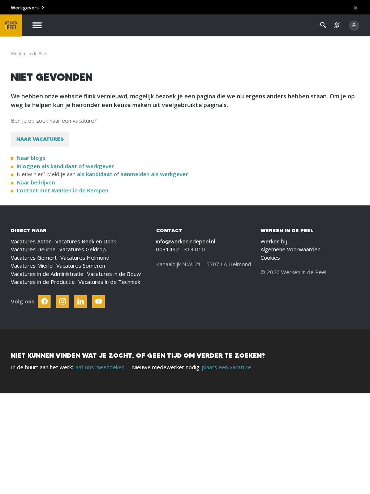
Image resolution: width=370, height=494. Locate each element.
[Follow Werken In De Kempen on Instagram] (62, 301)
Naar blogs (31, 157)
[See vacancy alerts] (337, 25)
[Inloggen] (354, 26)
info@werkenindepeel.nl (185, 241)
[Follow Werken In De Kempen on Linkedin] (80, 301)
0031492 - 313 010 (180, 249)
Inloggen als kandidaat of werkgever (65, 166)
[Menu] (37, 25)
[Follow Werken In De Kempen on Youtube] (98, 301)
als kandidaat (94, 174)
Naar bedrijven (36, 182)
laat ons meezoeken (99, 367)
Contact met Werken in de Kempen (62, 190)
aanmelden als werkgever (154, 174)
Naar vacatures (40, 139)
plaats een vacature (226, 367)
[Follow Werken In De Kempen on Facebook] (44, 301)
